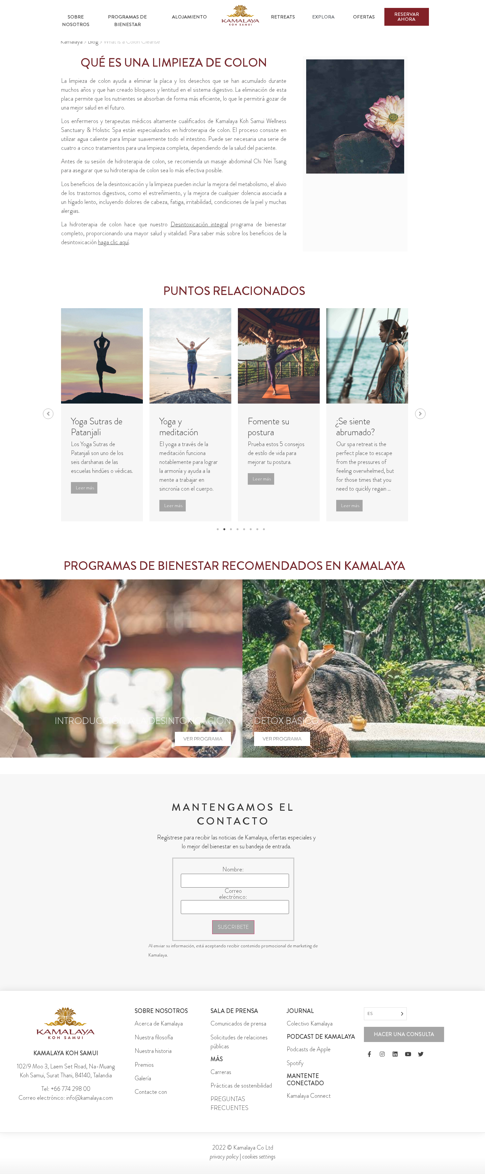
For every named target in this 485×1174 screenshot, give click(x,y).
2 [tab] (224, 529)
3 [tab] (231, 529)
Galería (143, 1078)
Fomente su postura (268, 427)
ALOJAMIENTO (189, 16)
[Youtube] (408, 1054)
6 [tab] (250, 529)
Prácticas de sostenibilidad (241, 1085)
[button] (48, 413)
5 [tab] (244, 529)
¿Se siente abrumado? (355, 427)
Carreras (220, 1072)
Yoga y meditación (178, 427)
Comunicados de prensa (238, 1023)
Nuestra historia (153, 1051)
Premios (144, 1064)
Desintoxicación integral (199, 224)
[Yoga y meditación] (190, 356)
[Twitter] (421, 1054)
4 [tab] (237, 529)
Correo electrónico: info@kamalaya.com (65, 1097)
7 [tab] (257, 529)
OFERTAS (364, 16)
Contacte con (151, 1092)
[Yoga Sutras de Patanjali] (102, 356)
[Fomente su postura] (279, 356)
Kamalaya (71, 41)
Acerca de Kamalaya (159, 1023)
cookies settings (258, 1156)
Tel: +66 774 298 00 (65, 1089)
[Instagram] (382, 1054)
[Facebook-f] (369, 1054)
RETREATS (283, 16)
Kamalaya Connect (309, 1096)
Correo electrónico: (233, 894)
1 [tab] (217, 529)
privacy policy (224, 1156)
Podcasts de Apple (309, 1049)
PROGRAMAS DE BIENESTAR (128, 20)
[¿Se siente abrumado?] (367, 356)
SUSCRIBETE (233, 927)
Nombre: (233, 869)
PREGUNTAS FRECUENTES (229, 1103)
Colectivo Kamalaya (310, 1023)
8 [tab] (264, 529)
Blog (93, 41)
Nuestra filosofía (154, 1037)
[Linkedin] (395, 1054)
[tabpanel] (102, 414)
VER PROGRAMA (202, 738)
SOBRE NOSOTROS (75, 20)
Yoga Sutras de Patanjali (96, 427)
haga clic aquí (113, 242)
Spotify (295, 1063)
